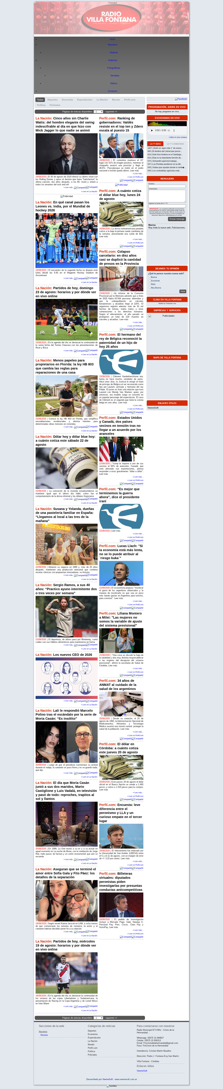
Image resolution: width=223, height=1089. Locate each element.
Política (41, 105)
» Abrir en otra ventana (178, 137)
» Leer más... (138, 173)
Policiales (55, 105)
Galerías (112, 60)
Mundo (116, 99)
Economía (67, 99)
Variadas (114, 75)
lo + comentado (175, 143)
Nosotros (112, 44)
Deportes (53, 99)
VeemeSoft (153, 408)
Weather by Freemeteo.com (167, 303)
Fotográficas (113, 68)
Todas (40, 99)
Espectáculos (84, 99)
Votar (182, 291)
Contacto (112, 91)
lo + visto (155, 143)
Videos (113, 83)
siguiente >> (111, 111)
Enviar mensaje (177, 219)
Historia (114, 52)
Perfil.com (129, 99)
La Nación (102, 99)
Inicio (112, 39)
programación (157, 106)
